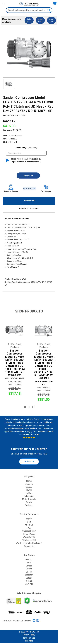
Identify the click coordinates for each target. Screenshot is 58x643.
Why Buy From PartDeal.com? (29, 543)
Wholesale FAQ (29, 540)
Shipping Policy (29, 531)
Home (29, 481)
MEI (29, 562)
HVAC (29, 490)
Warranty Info (29, 537)
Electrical (29, 484)
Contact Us (29, 461)
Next (55, 359)
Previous (2, 359)
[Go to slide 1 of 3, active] (25, 407)
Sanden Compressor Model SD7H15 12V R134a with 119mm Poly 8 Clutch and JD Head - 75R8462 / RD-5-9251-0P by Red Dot (14, 362)
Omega (29, 566)
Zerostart (29, 575)
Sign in (29, 519)
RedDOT (29, 560)
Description (29, 200)
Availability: (26, 147)
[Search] (49, 10)
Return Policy (29, 534)
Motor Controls (29, 499)
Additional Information (29, 208)
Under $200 (29, 20)
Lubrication (29, 496)
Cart (29, 522)
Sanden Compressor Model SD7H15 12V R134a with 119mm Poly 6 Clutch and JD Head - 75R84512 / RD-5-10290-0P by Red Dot (43, 364)
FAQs (29, 528)
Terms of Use (29, 638)
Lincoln (29, 572)
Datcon (29, 578)
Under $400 (40, 20)
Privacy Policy (29, 635)
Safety (29, 502)
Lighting (29, 493)
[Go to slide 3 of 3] (33, 407)
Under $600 (51, 20)
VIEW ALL (29, 584)
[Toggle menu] (3, 3)
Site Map (29, 641)
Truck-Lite (29, 581)
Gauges (29, 487)
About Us (29, 525)
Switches (29, 505)
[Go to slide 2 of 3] (29, 407)
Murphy (29, 569)
